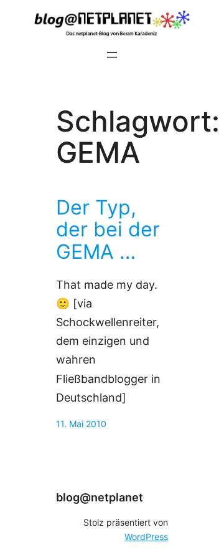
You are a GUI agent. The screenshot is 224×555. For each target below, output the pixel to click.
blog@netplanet (99, 497)
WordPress (146, 537)
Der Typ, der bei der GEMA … (108, 229)
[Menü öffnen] (112, 54)
